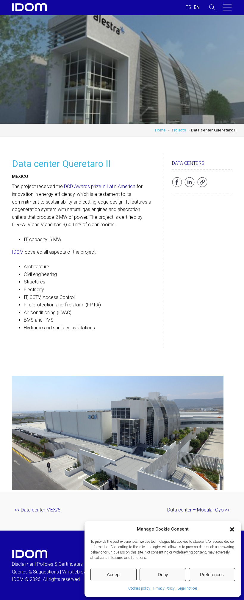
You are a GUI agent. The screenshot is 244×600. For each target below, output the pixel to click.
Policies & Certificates (60, 564)
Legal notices (188, 588)
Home (160, 130)
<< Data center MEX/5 (37, 510)
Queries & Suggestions (35, 572)
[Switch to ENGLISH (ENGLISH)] (197, 7)
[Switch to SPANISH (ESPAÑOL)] (188, 7)
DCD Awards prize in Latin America (99, 186)
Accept (114, 574)
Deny (163, 574)
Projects (179, 130)
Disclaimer (23, 564)
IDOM (18, 252)
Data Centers (188, 163)
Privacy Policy (164, 588)
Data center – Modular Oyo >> (198, 510)
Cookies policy (139, 588)
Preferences (212, 574)
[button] (232, 529)
